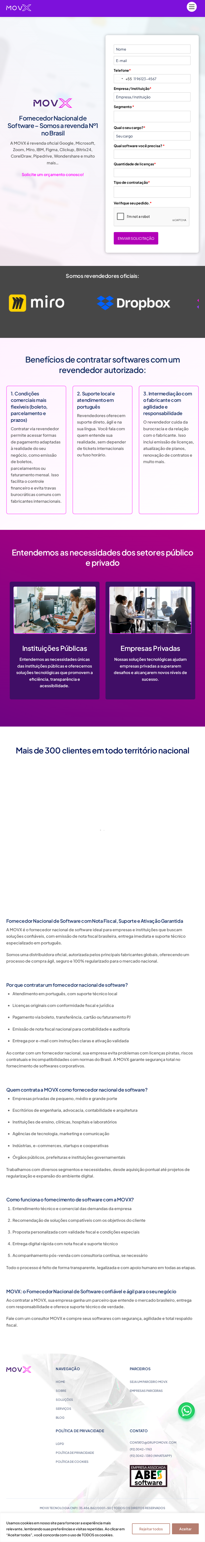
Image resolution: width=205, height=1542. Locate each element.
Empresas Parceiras (146, 1391)
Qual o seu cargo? (130, 127)
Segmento (124, 106)
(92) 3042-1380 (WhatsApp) (151, 1456)
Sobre (61, 1391)
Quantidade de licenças (135, 164)
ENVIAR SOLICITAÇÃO (136, 238)
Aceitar (185, 1529)
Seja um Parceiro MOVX (149, 1382)
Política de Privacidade (75, 1453)
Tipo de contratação (132, 182)
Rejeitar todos (151, 1529)
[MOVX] (18, 8)
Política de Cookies (72, 1462)
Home (60, 1382)
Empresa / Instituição (133, 88)
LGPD (60, 1444)
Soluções (64, 1400)
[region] (102, 1527)
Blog (60, 1417)
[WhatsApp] (186, 1410)
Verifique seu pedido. (133, 203)
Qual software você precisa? (139, 145)
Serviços (63, 1409)
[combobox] (123, 78)
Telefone (122, 70)
